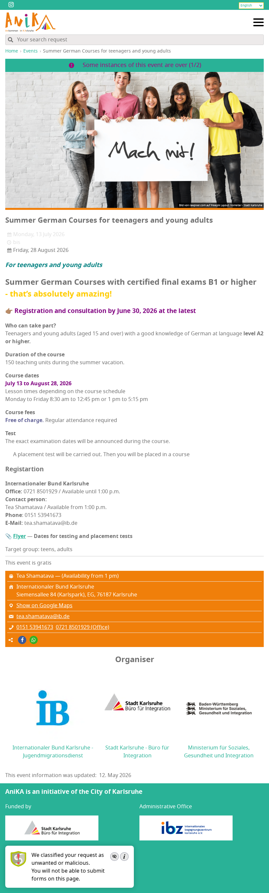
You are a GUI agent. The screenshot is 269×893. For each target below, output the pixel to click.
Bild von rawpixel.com (192, 205)
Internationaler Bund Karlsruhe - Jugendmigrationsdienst (52, 752)
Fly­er (19, 536)
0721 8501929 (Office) (82, 627)
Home (11, 51)
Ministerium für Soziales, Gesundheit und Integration (219, 752)
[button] (22, 640)
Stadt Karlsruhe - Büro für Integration (137, 752)
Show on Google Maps (44, 606)
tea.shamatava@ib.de (43, 616)
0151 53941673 (34, 627)
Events (30, 51)
